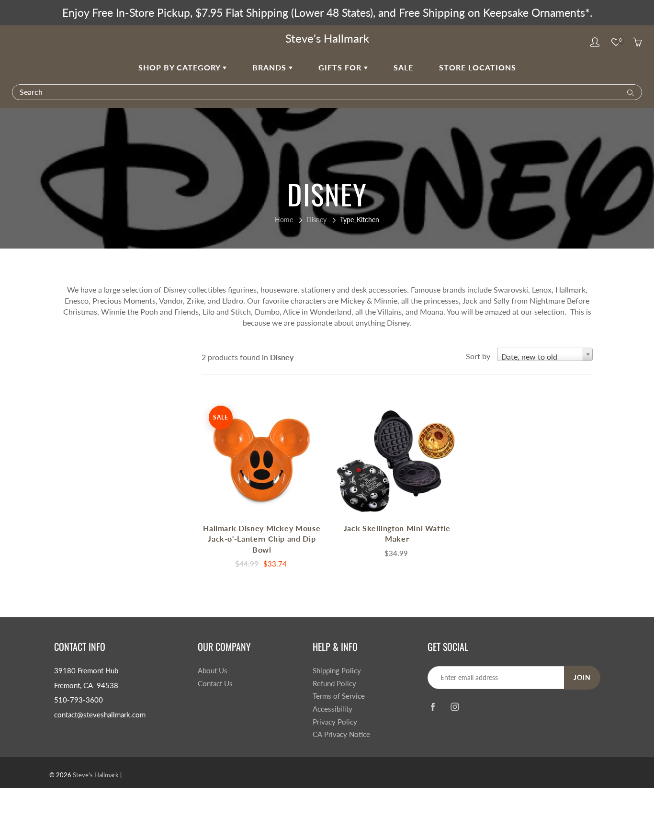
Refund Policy (334, 684)
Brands (270, 67)
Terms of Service (339, 696)
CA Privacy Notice (341, 734)
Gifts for (341, 67)
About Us (212, 671)
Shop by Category (180, 67)
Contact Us (215, 684)
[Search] (628, 92)
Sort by (478, 356)
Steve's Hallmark (327, 38)
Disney (316, 219)
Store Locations (477, 67)
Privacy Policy (335, 722)
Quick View (262, 458)
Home (284, 219)
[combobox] (545, 354)
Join (582, 677)
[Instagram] (454, 707)
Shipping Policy (337, 671)
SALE (403, 67)
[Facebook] (432, 707)
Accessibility (332, 709)
